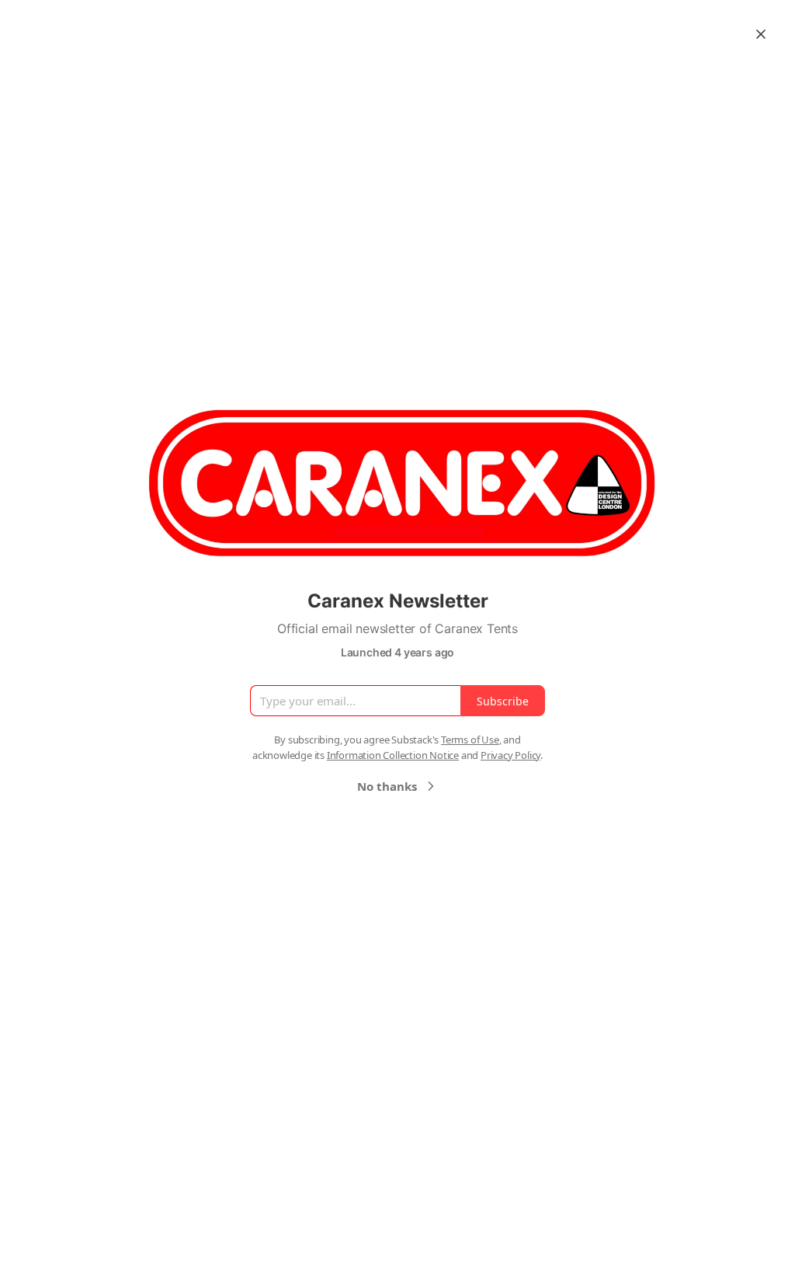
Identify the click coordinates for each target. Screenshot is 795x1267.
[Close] (760, 34)
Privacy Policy (510, 755)
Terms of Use (470, 740)
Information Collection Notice (393, 755)
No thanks (387, 786)
